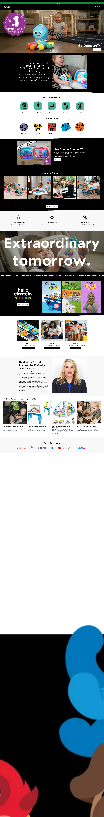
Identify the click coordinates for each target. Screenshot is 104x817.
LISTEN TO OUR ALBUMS (28, 348)
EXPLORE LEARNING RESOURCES (52, 348)
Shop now (97, 49)
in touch (86, 224)
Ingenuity (52, 1)
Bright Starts (59, 1)
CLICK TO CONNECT (75, 348)
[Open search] (96, 7)
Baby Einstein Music (48, 6)
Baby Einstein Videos (37, 6)
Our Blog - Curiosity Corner (68, 6)
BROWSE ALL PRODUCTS (52, 206)
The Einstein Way (26, 6)
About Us (57, 6)
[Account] (98, 7)
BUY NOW (57, 159)
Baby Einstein (45, 1)
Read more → (6, 432)
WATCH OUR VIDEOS (23, 304)
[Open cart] (100, 7)
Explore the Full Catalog (83, 6)
